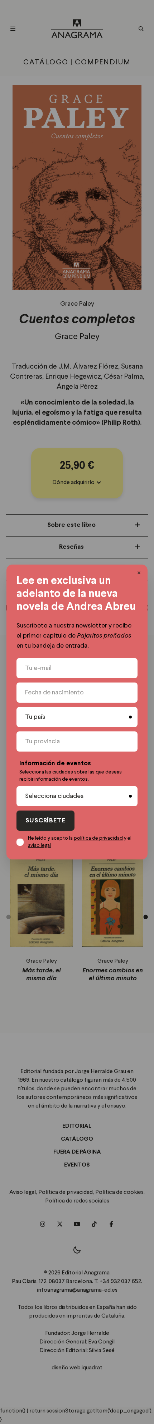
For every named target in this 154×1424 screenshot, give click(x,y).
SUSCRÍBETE (45, 821)
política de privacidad (98, 838)
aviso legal (39, 845)
